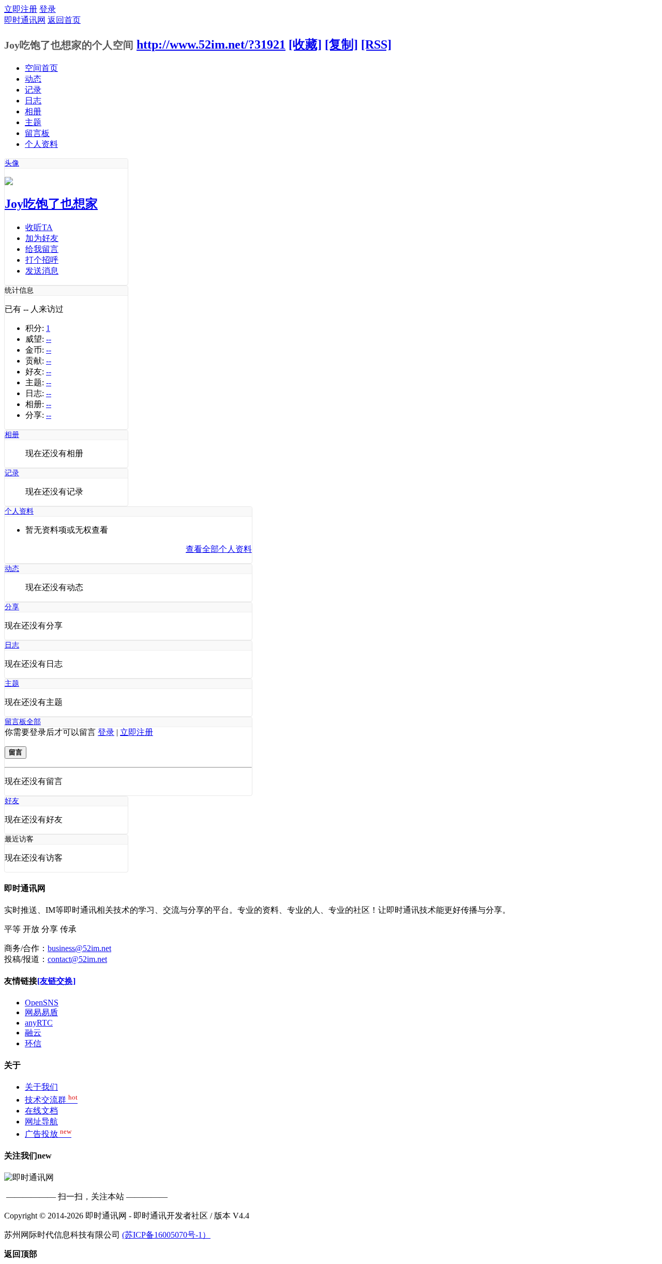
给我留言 (41, 249)
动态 (33, 78)
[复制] (341, 44)
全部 (33, 722)
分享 (12, 607)
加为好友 (41, 238)
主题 (33, 122)
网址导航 (41, 1121)
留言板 (37, 133)
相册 (33, 111)
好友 (12, 801)
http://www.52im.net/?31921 (211, 44)
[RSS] (376, 44)
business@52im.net (79, 948)
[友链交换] (56, 980)
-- (48, 339)
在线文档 (41, 1110)
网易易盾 (41, 1012)
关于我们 (41, 1086)
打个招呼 (41, 259)
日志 (33, 100)
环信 (33, 1043)
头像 (12, 163)
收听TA (39, 227)
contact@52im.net (77, 959)
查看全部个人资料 (219, 549)
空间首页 (41, 68)
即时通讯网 (25, 20)
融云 (33, 1032)
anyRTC (39, 1022)
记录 (33, 89)
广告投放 (48, 1134)
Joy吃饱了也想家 (51, 203)
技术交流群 (51, 1099)
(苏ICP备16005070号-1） (166, 1234)
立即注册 (20, 9)
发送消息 (41, 270)
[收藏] (305, 44)
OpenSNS (41, 1002)
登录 (47, 9)
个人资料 (41, 144)
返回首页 (64, 20)
